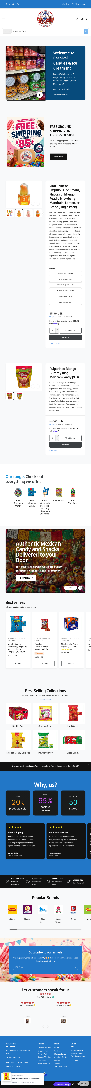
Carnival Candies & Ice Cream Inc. (21, 1084)
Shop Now (25, 578)
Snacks (57, 1060)
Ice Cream (58, 1051)
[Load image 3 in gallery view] (28, 213)
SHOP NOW (58, 157)
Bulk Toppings (72, 501)
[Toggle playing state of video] (40, 95)
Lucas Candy (73, 753)
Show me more (59, 94)
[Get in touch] (82, 18)
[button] (3, 18)
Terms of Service (44, 1057)
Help (67, 4)
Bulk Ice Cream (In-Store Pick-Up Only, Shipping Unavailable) (45, 507)
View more (53, 343)
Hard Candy (72, 726)
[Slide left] (33, 203)
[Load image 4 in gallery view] (38, 213)
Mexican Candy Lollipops (18, 753)
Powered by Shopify (38, 1084)
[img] (45, 993)
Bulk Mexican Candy (32, 503)
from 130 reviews (44, 997)
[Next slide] (75, 588)
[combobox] (50, 31)
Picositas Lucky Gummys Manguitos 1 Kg (41, 646)
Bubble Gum (18, 726)
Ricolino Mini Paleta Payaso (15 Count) (69, 645)
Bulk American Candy (18, 503)
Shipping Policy (43, 1051)
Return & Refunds (44, 1048)
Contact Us (42, 1060)
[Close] (88, 764)
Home (56, 1048)
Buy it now (65, 337)
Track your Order (44, 1063)
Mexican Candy (60, 1054)
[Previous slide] (66, 588)
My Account (80, 4)
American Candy (60, 1057)
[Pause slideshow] (80, 588)
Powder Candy (45, 753)
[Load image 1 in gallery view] (10, 213)
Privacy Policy (43, 1054)
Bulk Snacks (59, 500)
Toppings (57, 1063)
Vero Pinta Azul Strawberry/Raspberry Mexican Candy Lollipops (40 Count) (17, 648)
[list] (45, 803)
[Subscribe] (75, 967)
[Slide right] (38, 203)
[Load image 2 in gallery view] (19, 213)
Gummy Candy (45, 726)
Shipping (52, 317)
